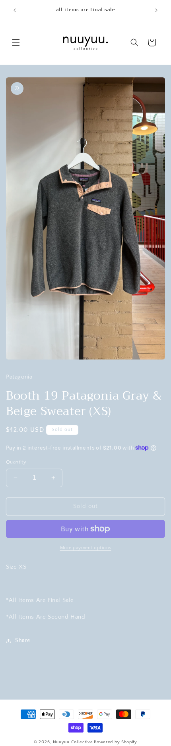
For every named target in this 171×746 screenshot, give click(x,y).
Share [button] (22, 640)
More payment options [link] (85, 547)
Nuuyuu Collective (73, 742)
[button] (16, 42)
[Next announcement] (156, 10)
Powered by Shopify (115, 742)
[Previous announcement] (14, 10)
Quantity (16, 462)
